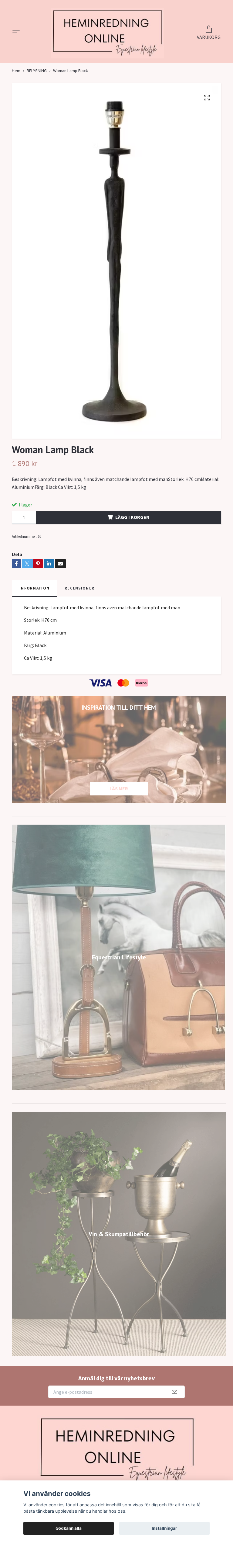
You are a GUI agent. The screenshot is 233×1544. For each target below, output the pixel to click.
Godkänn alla (69, 1528)
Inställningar (164, 1528)
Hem (16, 90)
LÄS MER (119, 808)
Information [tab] (34, 608)
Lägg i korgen (132, 537)
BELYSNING (37, 90)
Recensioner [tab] (79, 608)
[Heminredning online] (107, 43)
